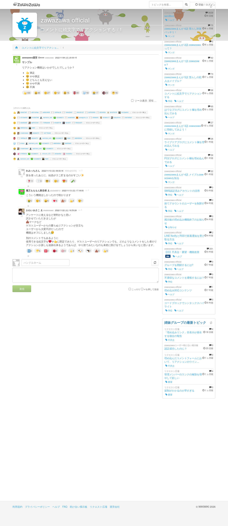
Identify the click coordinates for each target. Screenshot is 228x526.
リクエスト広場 (98, 506)
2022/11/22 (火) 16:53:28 (66, 210)
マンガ (170, 36)
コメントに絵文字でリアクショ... (40, 47)
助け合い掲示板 (78, 506)
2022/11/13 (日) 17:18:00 (73, 190)
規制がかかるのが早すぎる (179, 390)
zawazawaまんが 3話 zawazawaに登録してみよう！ (182, 127)
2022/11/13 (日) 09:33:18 (52, 170)
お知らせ (172, 227)
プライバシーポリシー (37, 506)
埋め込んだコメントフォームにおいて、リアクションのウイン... (183, 359)
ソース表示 (141, 100)
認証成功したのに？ (175, 348)
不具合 (170, 339)
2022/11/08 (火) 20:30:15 (66, 57)
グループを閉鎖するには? (178, 265)
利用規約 (17, 506)
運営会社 (115, 506)
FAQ (169, 100)
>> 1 (80, 170)
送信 (21, 289)
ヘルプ (170, 19)
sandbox (169, 16)
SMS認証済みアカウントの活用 (182, 190)
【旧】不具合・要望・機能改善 (181, 252)
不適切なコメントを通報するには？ (184, 277)
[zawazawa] (27, 4)
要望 (169, 381)
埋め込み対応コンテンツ (178, 290)
